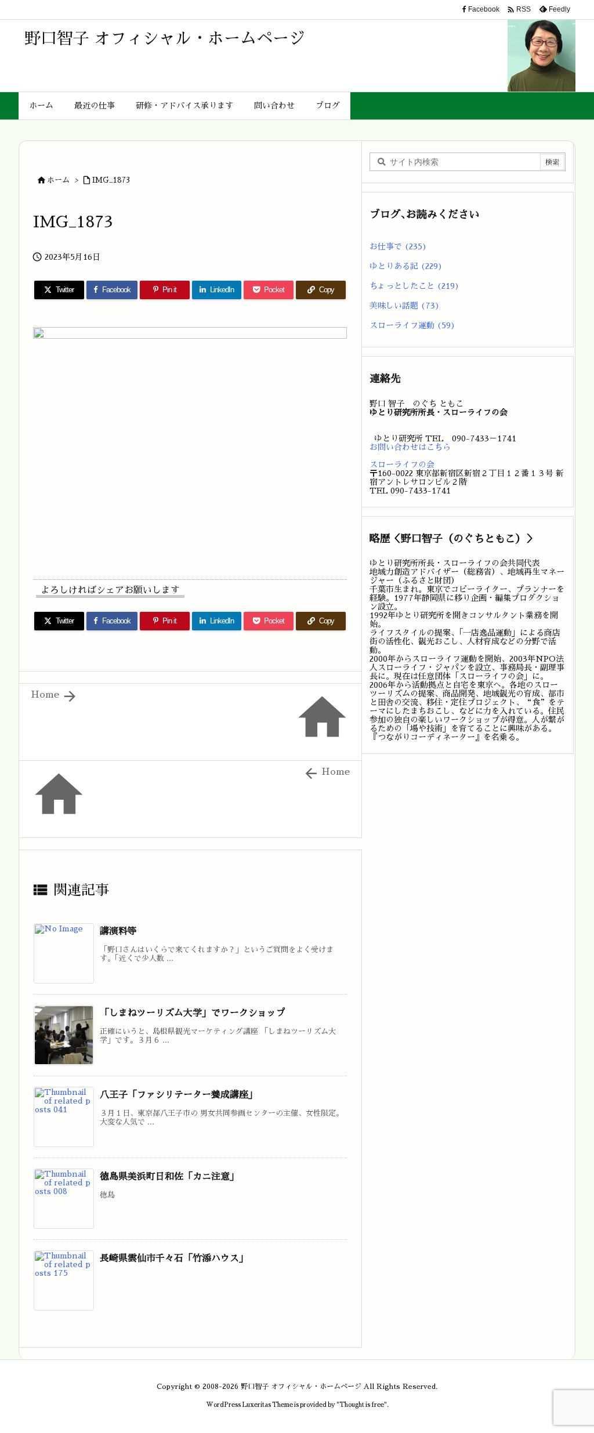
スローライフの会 (402, 464)
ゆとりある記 (406, 266)
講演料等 (118, 931)
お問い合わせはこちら (410, 447)
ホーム (58, 180)
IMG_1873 (111, 180)
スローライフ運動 (412, 325)
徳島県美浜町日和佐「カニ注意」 (169, 1176)
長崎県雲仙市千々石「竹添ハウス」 (174, 1258)
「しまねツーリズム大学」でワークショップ (192, 1013)
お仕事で (398, 246)
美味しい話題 (405, 306)
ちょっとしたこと (414, 286)
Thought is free (361, 1405)
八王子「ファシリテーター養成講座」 (179, 1095)
